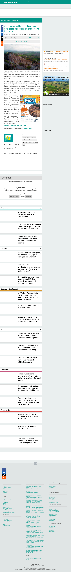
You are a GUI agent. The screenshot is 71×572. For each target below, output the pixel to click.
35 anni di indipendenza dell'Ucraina (27, 427)
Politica (4, 488)
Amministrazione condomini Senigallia (34, 497)
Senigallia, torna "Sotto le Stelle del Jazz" (28, 306)
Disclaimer (39, 569)
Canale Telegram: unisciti (8, 511)
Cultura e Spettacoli (34, 37)
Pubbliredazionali (6, 504)
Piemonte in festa (52, 515)
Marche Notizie (52, 496)
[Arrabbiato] (3, 158)
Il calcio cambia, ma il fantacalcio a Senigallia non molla (28, 416)
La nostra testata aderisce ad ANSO (33, 558)
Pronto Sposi (51, 530)
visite (24, 145)
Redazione (5, 502)
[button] (67, 2)
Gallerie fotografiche (7, 520)
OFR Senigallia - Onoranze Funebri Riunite (35, 535)
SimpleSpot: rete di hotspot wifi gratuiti (34, 500)
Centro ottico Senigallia (31, 498)
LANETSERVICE (24, 569)
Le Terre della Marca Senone (29, 140)
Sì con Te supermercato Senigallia (33, 516)
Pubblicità (43, 569)
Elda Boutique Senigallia (31, 536)
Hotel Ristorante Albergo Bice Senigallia (34, 550)
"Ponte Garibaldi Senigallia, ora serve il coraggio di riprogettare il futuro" (29, 255)
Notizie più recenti (7, 499)
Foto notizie (5, 519)
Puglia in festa (52, 516)
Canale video (6, 523)
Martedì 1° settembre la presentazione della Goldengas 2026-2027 (28, 348)
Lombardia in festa (53, 514)
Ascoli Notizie (51, 498)
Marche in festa (52, 508)
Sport (4, 490)
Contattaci (5, 506)
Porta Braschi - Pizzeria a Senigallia (33, 548)
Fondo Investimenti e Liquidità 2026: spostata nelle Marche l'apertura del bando (29, 377)
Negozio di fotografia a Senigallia (32, 515)
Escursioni (33, 137)
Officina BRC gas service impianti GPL (34, 501)
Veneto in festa (52, 520)
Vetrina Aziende (6, 507)
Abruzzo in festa (52, 509)
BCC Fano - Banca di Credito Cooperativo (35, 507)
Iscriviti (4, 503)
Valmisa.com (51, 488)
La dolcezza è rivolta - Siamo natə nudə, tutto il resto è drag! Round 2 (28, 441)
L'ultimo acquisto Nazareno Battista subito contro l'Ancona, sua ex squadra (29, 335)
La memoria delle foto (7, 521)
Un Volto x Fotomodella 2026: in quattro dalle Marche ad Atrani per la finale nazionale (28, 296)
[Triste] (11, 158)
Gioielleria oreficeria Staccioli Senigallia (34, 528)
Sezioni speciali (6, 525)
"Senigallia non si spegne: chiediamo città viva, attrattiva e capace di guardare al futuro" (28, 280)
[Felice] (27, 158)
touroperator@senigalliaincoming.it (15, 125)
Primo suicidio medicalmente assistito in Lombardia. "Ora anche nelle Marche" (29, 268)
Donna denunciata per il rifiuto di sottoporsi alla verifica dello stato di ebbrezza (28, 240)
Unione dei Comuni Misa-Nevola (30, 142)
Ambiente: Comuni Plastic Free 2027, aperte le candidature (29, 214)
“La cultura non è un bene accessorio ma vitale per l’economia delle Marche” (28, 388)
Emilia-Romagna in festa (54, 510)
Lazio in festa (51, 513)
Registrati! (28, 196)
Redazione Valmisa (11, 144)
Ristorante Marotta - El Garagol (32, 522)
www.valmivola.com (27, 128)
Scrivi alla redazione (7, 508)
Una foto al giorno (6, 518)
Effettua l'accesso (14, 196)
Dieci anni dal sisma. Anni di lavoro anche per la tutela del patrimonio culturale (29, 226)
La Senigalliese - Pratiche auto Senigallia (34, 518)
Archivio (4, 500)
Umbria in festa (52, 519)
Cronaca (5, 486)
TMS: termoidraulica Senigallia (32, 488)
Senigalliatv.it (51, 487)
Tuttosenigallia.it (52, 490)
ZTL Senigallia (29, 559)
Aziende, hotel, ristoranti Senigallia (33, 508)
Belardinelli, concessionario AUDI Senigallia (35, 512)
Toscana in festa (52, 518)
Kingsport (51, 527)
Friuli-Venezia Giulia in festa (54, 511)
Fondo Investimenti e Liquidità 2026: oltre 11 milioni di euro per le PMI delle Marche (28, 401)
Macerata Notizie (52, 500)
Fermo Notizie (52, 499)
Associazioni (5, 491)
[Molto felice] (35, 158)
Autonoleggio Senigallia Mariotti (32, 493)
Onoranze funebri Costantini (32, 492)
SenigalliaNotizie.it (52, 486)
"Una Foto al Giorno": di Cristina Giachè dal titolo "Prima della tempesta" (28, 319)
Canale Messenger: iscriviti (8, 512)
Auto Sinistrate (52, 526)
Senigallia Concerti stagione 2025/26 (33, 551)
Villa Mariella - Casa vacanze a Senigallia (34, 552)
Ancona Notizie (52, 497)
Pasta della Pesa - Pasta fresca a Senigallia (35, 540)
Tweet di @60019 (47, 130)
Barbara (24, 137)
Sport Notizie (51, 528)
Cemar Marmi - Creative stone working (34, 513)
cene (28, 137)
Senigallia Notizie (47, 104)
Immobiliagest (52, 531)
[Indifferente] (19, 158)
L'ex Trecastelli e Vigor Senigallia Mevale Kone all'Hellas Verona (28, 360)
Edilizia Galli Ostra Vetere (31, 517)
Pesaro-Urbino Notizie (53, 502)
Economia (5, 492)
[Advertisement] (56, 29)
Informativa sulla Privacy (51, 569)
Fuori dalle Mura (6, 493)
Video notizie (5, 524)
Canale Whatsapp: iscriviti (8, 509)
